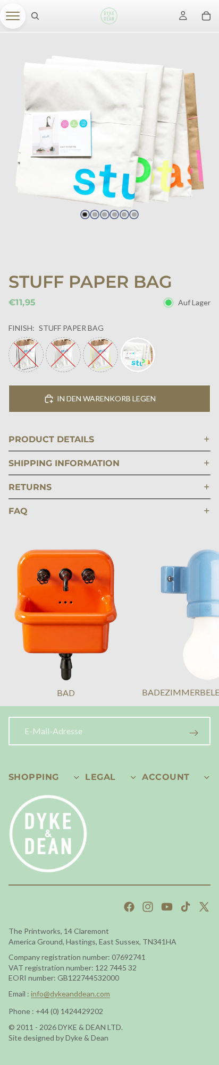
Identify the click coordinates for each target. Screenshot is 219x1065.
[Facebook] (129, 906)
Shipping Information (64, 463)
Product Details (51, 439)
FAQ (18, 511)
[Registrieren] (194, 733)
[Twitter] (204, 906)
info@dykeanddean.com (70, 993)
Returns (30, 487)
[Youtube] (167, 906)
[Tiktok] (185, 906)
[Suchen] (35, 16)
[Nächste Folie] (197, 625)
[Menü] (13, 16)
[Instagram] (147, 906)
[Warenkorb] (206, 16)
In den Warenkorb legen (106, 398)
